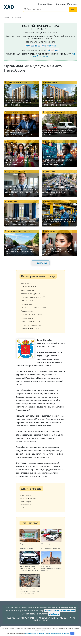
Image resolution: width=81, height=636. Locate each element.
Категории (60, 4)
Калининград (25, 502)
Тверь (22, 508)
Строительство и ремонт (17, 82)
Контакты (72, 4)
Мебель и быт (12, 201)
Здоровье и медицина (16, 172)
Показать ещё (40, 263)
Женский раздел (51, 231)
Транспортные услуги (53, 112)
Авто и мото (50, 172)
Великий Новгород (28, 498)
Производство (51, 201)
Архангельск (25, 495)
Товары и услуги (13, 142)
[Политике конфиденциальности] (36, 633)
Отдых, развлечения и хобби (18, 231)
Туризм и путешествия (31, 325)
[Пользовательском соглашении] (58, 633)
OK (72, 633)
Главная (42, 4)
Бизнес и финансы (29, 287)
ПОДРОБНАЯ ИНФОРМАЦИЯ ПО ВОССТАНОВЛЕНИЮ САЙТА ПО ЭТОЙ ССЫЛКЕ (40, 619)
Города (50, 4)
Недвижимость (51, 82)
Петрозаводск (26, 505)
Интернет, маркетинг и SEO (56, 142)
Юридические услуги (15, 112)
